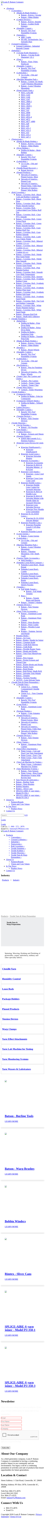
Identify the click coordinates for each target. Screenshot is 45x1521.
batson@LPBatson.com (19, 829)
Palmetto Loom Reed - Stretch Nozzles (30, 584)
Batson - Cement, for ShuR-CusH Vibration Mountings (32, 83)
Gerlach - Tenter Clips (29, 385)
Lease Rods (8, 989)
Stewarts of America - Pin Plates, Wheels (31, 373)
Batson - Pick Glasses (24, 658)
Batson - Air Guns (23, 638)
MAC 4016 (25, 115)
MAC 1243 (25, 95)
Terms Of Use (15, 1517)
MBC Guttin (26, 37)
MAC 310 (25, 110)
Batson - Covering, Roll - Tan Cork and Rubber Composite (30, 302)
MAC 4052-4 (26, 117)
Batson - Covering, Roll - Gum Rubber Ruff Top (28, 229)
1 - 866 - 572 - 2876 (16, 826)
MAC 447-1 (26, 137)
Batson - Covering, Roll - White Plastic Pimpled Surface (28, 306)
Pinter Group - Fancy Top (31, 755)
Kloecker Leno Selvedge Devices (33, 506)
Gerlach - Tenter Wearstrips (32, 390)
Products (4, 916)
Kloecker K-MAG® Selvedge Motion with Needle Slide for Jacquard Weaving (35, 499)
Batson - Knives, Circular (31, 15)
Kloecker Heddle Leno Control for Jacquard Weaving (33, 487)
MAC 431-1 (26, 128)
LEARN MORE (11, 1121)
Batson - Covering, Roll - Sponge (29, 277)
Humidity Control (11, 979)
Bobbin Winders (22, 786)
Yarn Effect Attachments (14, 1039)
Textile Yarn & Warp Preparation (23, 916)
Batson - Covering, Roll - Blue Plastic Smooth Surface (28, 204)
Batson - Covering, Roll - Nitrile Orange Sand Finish (29, 264)
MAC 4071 (25, 119)
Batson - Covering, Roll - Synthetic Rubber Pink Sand (30, 289)
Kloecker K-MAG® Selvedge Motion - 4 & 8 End (34, 467)
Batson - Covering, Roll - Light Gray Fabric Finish (28, 238)
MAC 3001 (25, 108)
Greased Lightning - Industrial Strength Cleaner (28, 47)
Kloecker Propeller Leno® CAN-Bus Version (33, 527)
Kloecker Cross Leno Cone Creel (34, 479)
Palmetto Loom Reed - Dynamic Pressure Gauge (31, 575)
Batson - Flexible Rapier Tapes (28, 649)
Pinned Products (10, 1009)
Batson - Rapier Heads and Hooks (29, 665)
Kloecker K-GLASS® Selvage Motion (35, 519)
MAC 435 (25, 133)
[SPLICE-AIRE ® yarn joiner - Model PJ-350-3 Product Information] (22, 1362)
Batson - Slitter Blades (30, 17)
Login (3, 820)
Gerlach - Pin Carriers (29, 381)
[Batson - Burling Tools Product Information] (22, 1095)
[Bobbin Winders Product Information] (22, 1200)
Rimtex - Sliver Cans (24, 789)
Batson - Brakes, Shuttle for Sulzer (29, 640)
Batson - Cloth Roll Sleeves (27, 645)
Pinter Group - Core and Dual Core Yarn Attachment (32, 752)
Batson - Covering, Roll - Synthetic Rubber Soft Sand (30, 293)
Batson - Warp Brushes (30, 622)
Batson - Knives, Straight (31, 22)
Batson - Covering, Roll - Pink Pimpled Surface (28, 269)
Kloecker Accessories (34, 463)
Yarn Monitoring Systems (15, 1059)
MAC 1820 (25, 104)
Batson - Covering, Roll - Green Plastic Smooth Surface (28, 224)
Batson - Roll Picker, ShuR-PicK (29, 671)
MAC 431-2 (26, 130)
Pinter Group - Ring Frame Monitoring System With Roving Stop (31, 775)
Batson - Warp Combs (29, 625)
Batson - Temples (23, 676)
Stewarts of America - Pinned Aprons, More (29, 176)
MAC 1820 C (26, 106)
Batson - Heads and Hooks (26, 651)
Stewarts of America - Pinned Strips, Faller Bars (31, 185)
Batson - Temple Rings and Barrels (33, 599)
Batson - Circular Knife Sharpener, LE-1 (30, 56)
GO (26, 815)
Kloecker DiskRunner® (31, 451)
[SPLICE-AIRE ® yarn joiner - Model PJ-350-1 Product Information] (22, 1306)
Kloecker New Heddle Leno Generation (35, 510)
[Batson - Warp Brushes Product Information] (22, 1148)
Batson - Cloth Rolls (24, 647)
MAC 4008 (25, 113)
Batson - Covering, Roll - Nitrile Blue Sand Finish (29, 255)
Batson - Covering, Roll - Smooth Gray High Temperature (29, 273)
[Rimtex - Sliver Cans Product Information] (22, 1253)
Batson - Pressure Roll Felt (26, 314)
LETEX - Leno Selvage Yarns (28, 680)
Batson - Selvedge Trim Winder (28, 673)
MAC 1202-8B (27, 93)
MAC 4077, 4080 (28, 121)
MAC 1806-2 (26, 101)
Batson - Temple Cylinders (31, 602)
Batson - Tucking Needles (26, 678)
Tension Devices (10, 1019)
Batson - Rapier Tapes (25, 667)
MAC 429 (25, 126)
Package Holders (10, 999)
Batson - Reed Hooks (24, 669)
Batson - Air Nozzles (29, 427)
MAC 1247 (25, 99)
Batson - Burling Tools (25, 782)
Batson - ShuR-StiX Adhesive (28, 317)
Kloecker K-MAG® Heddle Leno (34, 493)
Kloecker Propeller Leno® (31, 532)
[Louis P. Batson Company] (12, 2)
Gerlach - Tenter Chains (30, 383)
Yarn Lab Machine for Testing (17, 1049)
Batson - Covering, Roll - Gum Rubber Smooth (28, 233)
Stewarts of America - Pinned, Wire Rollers (29, 189)
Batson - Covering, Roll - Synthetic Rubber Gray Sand (30, 284)
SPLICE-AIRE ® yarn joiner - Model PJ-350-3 (28, 796)
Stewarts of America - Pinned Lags (29, 180)
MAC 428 (25, 124)
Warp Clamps (9, 1029)
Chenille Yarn (9, 969)
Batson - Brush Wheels (30, 350)
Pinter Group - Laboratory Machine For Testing (31, 765)
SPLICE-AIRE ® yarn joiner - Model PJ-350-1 (28, 792)
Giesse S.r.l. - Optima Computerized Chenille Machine (30, 689)
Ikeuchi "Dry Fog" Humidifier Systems (29, 32)
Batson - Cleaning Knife (25, 642)
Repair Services (27, 170)
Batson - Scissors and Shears (32, 434)
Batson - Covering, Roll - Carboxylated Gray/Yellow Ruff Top (28, 210)
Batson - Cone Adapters (30, 713)
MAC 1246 (25, 97)
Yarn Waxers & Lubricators (16, 1069)
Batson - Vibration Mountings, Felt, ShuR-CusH (30, 553)
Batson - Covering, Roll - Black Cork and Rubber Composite (28, 196)
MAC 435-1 (26, 135)
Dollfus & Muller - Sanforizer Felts (28, 333)
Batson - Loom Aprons (30, 536)
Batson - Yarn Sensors (29, 771)
